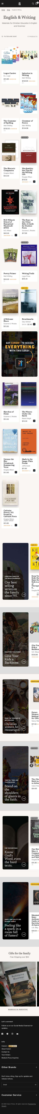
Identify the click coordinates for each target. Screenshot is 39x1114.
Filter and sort (10, 36)
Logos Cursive (10, 73)
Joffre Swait (26, 466)
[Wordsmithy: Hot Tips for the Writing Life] (29, 151)
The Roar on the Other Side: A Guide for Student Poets (28, 224)
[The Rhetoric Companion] (10, 150)
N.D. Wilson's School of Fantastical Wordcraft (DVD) (9, 224)
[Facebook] (4, 1033)
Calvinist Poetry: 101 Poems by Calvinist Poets (10, 514)
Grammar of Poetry (27, 122)
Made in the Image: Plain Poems (27, 461)
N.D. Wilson (7, 230)
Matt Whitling (26, 78)
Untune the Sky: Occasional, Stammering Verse (9, 463)
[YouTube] (19, 1034)
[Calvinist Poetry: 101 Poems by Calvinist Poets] (10, 493)
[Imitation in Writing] (29, 55)
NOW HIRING (12, 1046)
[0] (36, 3)
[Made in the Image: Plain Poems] (29, 441)
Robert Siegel (26, 418)
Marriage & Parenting (18, 1009)
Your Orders (6, 1055)
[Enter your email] (35, 1084)
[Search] (33, 3)
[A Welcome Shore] (10, 301)
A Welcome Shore (8, 320)
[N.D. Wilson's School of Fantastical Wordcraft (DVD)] (10, 202)
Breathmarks (27, 319)
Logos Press (26, 276)
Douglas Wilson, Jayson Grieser (9, 519)
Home (3, 10)
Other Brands (9, 1067)
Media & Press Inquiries (10, 1058)
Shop (8, 10)
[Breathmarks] (29, 301)
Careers (5, 1046)
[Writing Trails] (29, 255)
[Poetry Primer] (10, 255)
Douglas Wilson (9, 173)
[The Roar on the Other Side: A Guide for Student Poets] (29, 202)
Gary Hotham (26, 322)
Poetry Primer (10, 274)
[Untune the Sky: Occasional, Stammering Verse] (10, 441)
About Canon (6, 1049)
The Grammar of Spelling (10, 122)
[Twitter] (9, 1033)
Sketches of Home (9, 413)
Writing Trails (28, 274)
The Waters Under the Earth (27, 414)
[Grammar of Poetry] (29, 103)
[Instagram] (14, 1033)
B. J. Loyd (7, 76)
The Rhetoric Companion (9, 170)
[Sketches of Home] (10, 394)
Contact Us (5, 1052)
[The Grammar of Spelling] (10, 103)
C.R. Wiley (35, 927)
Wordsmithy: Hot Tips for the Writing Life (27, 172)
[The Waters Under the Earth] (29, 394)
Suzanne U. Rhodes (28, 230)
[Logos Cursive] (10, 55)
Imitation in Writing (27, 74)
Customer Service (11, 1095)
